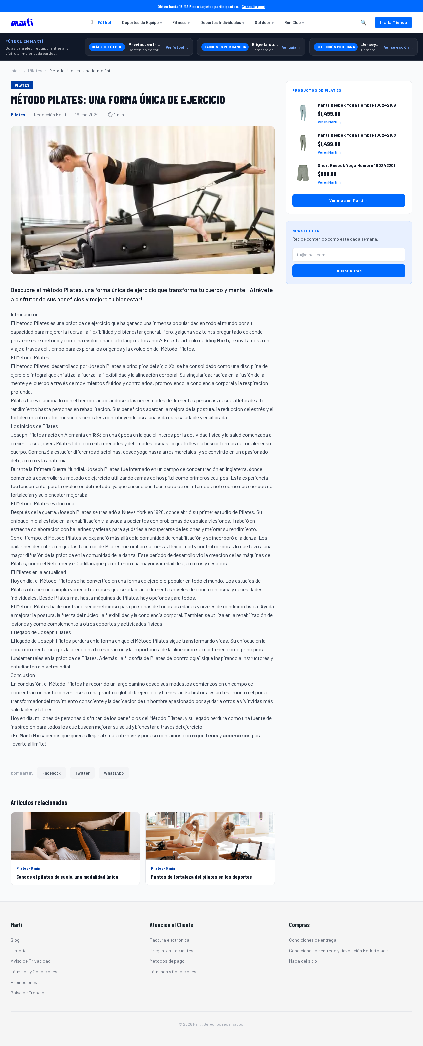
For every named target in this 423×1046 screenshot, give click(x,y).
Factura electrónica (169, 940)
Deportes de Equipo (142, 22)
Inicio (16, 70)
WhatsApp (114, 772)
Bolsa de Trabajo (27, 992)
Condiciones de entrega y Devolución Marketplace (338, 950)
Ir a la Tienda (393, 22)
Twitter (82, 772)
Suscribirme (349, 270)
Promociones (24, 982)
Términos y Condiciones (34, 971)
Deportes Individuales (222, 22)
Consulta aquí (253, 6)
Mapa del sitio (303, 961)
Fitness (181, 22)
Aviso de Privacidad (31, 961)
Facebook (51, 772)
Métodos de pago (167, 961)
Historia (19, 950)
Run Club (294, 22)
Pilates (35, 70)
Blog (15, 940)
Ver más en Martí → (348, 200)
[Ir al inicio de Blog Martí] (24, 22)
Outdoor (264, 22)
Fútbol (104, 22)
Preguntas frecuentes (171, 950)
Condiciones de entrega (312, 940)
